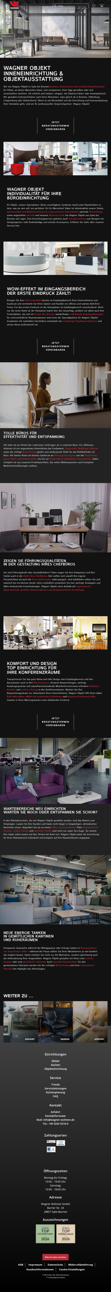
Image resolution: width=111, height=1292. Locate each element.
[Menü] (5, 5)
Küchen (55, 1065)
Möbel (55, 1061)
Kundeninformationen (40, 1269)
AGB (20, 1264)
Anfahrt (55, 1112)
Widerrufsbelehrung (80, 1264)
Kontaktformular (55, 1116)
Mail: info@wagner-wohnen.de (55, 1119)
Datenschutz (55, 1264)
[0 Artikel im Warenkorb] (101, 5)
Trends (55, 1084)
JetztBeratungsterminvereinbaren (55, 126)
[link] (55, 29)
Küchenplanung (55, 1092)
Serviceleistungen (55, 1088)
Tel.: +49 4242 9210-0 (55, 1123)
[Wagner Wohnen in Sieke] (14, 6)
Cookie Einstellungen (72, 1269)
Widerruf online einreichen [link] (55, 1257)
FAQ (55, 1096)
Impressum (35, 1264)
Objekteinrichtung (55, 1068)
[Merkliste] (93, 5)
